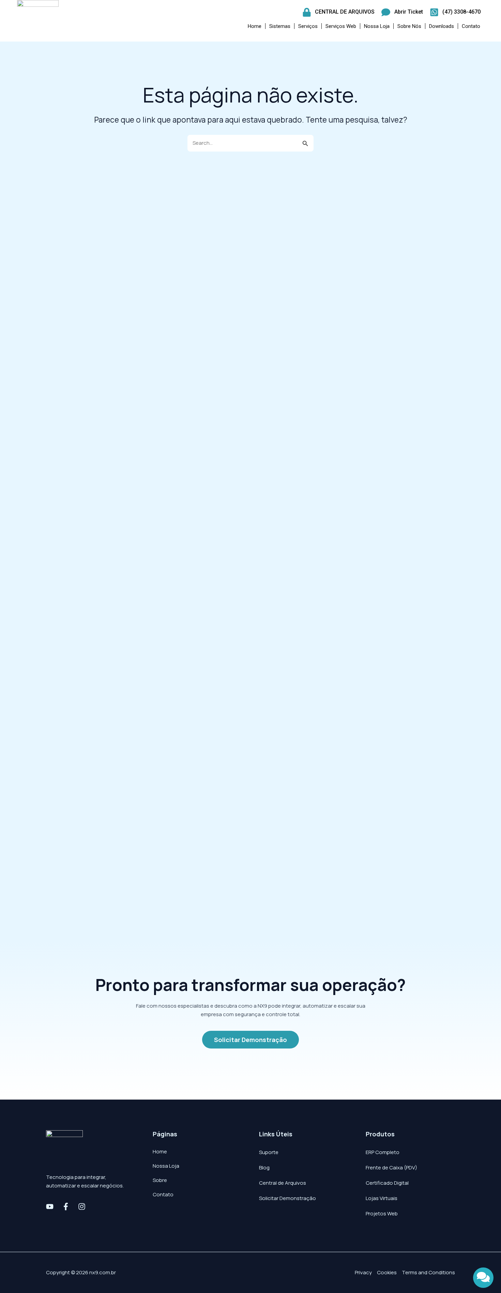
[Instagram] (82, 1206)
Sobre (160, 1180)
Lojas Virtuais (381, 1198)
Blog (264, 1167)
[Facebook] (66, 1206)
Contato (471, 26)
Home (254, 26)
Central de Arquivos (282, 1182)
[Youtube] (50, 1206)
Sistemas (279, 26)
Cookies (387, 1272)
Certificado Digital (387, 1182)
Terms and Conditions (428, 1272)
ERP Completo (382, 1152)
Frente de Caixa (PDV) (391, 1167)
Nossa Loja (377, 26)
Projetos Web (382, 1213)
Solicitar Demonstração (287, 1198)
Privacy (363, 1272)
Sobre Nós (409, 26)
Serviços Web (340, 26)
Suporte (268, 1152)
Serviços (308, 26)
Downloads (441, 26)
